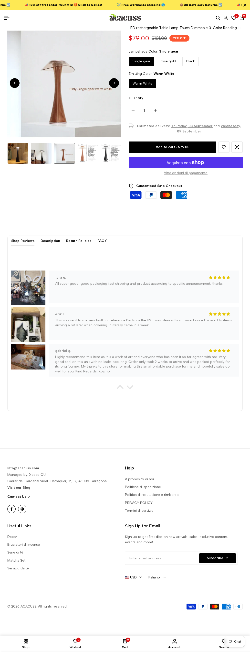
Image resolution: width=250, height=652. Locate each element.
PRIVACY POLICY (139, 503)
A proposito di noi (139, 479)
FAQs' (102, 241)
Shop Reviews (22, 241)
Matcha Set (16, 560)
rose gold (168, 61)
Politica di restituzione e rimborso (152, 495)
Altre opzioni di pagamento (186, 173)
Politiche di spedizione (143, 487)
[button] (223, 147)
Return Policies (78, 241)
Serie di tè (15, 552)
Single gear (141, 61)
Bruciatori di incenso (23, 545)
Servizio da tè (18, 568)
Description (50, 241)
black (190, 61)
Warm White (142, 83)
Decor (12, 537)
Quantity (136, 98)
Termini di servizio (139, 511)
